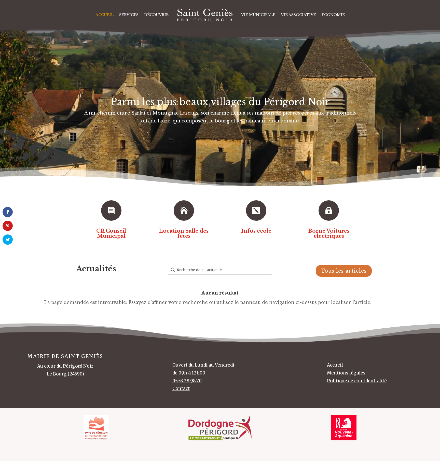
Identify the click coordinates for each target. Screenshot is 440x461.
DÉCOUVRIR (156, 14)
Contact (181, 388)
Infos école (256, 231)
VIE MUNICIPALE (258, 14)
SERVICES (129, 14)
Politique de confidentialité (357, 381)
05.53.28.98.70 (187, 381)
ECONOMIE (333, 14)
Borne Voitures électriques (328, 233)
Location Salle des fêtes (184, 233)
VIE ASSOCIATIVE (298, 14)
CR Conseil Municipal (111, 233)
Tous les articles (344, 271)
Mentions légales (346, 373)
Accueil (104, 14)
